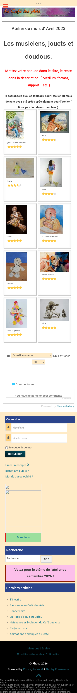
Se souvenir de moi (20, 447)
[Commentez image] (20, 146)
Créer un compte (16, 465)
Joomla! (37, 669)
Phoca (27, 669)
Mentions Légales (38, 648)
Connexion (15, 454)
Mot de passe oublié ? (19, 476)
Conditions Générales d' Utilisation (38, 654)
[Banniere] (38, 12)
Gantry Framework (57, 669)
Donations (23, 537)
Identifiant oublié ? (17, 470)
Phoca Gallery (65, 406)
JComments (66, 399)
